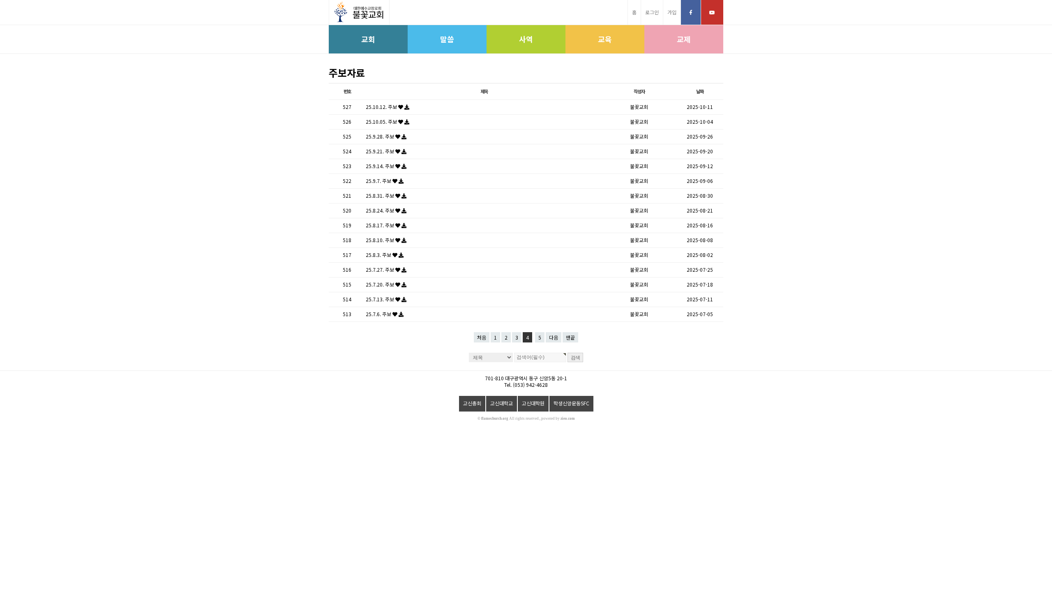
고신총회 (472, 403)
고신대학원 (533, 403)
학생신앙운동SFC (571, 403)
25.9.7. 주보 (379, 180)
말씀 (447, 39)
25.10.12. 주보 (382, 106)
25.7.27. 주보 (380, 269)
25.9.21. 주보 (380, 151)
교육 (605, 39)
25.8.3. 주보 (379, 254)
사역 (526, 39)
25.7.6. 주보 (379, 313)
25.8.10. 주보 (380, 239)
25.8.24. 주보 (380, 210)
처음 (481, 337)
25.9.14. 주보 (380, 165)
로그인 (652, 12)
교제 (684, 39)
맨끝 (570, 337)
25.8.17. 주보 (380, 225)
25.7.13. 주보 (380, 299)
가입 (671, 12)
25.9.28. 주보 (380, 136)
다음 (553, 337)
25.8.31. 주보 (380, 195)
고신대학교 (501, 403)
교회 (368, 39)
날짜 (700, 91)
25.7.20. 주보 (380, 284)
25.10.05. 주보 (382, 121)
